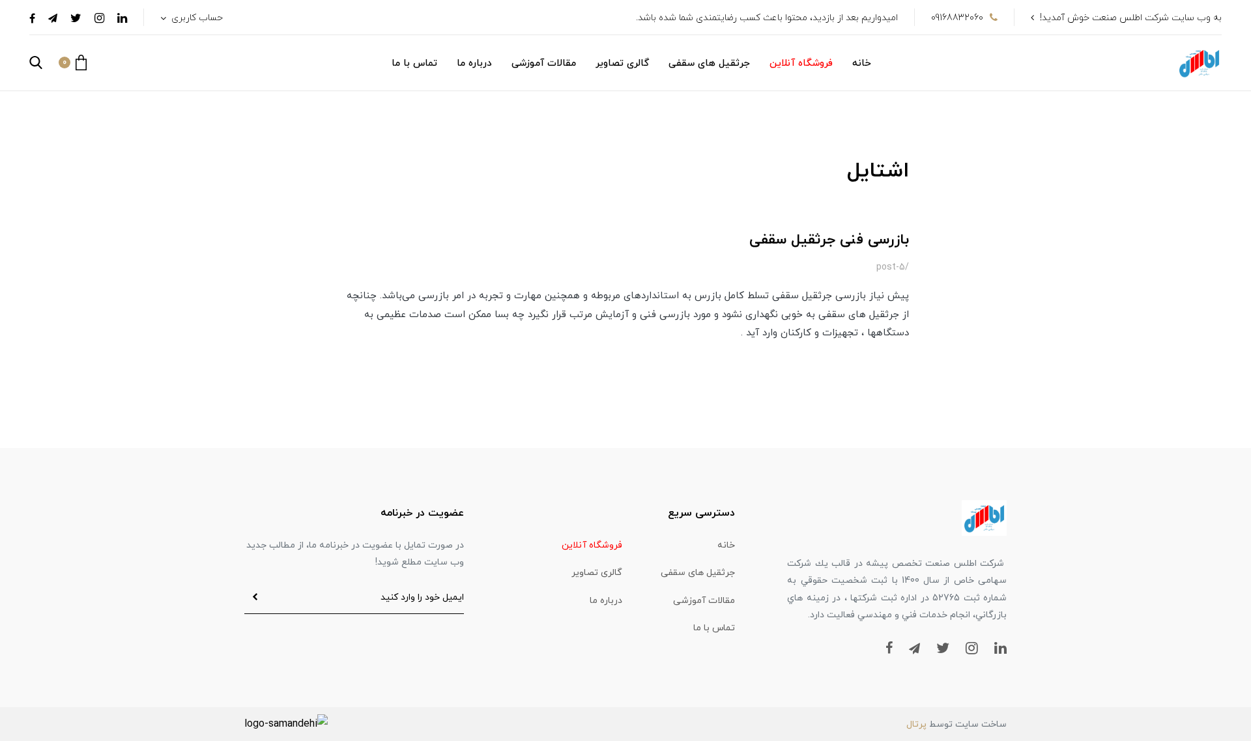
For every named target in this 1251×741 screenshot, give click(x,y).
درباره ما (474, 63)
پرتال (916, 724)
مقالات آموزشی (543, 63)
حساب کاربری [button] (196, 18)
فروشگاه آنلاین (801, 63)
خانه (861, 63)
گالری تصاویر (622, 63)
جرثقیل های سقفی (709, 63)
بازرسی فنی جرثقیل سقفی (829, 240)
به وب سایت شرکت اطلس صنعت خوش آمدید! (1131, 18)
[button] (73, 62)
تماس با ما (414, 63)
